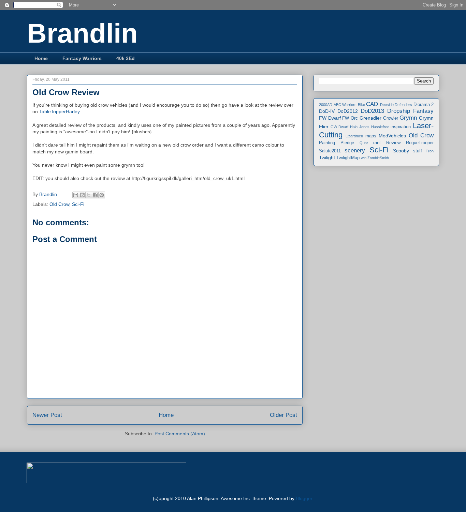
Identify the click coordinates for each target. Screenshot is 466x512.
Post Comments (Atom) (180, 433)
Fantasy (423, 111)
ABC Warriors (345, 105)
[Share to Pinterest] (101, 195)
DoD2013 (372, 111)
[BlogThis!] (82, 195)
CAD (372, 104)
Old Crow (59, 204)
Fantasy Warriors (82, 58)
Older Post (283, 415)
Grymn (408, 118)
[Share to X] (88, 195)
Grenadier (370, 118)
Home (41, 58)
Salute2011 (330, 151)
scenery (355, 150)
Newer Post (47, 415)
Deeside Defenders (396, 105)
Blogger (304, 498)
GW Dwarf (340, 127)
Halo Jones (359, 127)
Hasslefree (380, 127)
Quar (364, 143)
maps (370, 136)
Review (393, 142)
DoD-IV (327, 111)
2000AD (325, 105)
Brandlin (82, 33)
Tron (430, 151)
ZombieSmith (378, 158)
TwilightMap (348, 157)
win (363, 158)
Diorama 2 (423, 104)
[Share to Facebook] (95, 195)
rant (377, 142)
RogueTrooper (420, 142)
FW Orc (350, 118)
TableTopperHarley (59, 111)
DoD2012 (347, 111)
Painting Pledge (336, 142)
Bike (361, 105)
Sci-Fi (78, 204)
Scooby (401, 150)
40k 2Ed (125, 58)
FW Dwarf (330, 118)
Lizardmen (354, 136)
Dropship (398, 111)
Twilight (327, 157)
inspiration (401, 126)
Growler (390, 118)
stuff (417, 151)
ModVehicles (392, 135)
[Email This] (75, 195)
